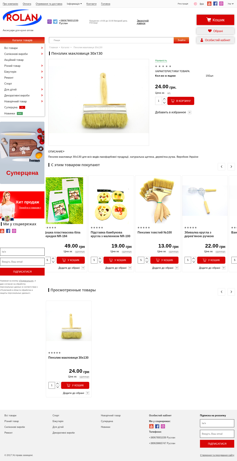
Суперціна (13, 107)
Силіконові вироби (16, 53)
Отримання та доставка (49, 4)
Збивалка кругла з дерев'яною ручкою (199, 234)
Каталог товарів (22, 40)
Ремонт (9, 77)
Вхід (202, 4)
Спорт (8, 83)
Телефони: (155, 431)
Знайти (181, 40)
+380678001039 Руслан (162, 437)
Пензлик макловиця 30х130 (68, 357)
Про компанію (10, 4)
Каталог (65, 47)
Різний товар (12, 65)
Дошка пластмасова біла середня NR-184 (62, 234)
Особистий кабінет (160, 415)
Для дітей (10, 89)
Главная (53, 47)
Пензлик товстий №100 (155, 232)
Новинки (13, 113)
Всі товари (11, 48)
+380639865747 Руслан (162, 443)
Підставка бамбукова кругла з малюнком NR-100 (110, 234)
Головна (105, 4)
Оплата (27, 4)
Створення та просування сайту (217, 455)
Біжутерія (10, 71)
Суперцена (107, 421)
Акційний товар (14, 59)
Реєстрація (183, 4)
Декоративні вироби (16, 95)
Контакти (91, 4)
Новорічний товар (15, 101)
